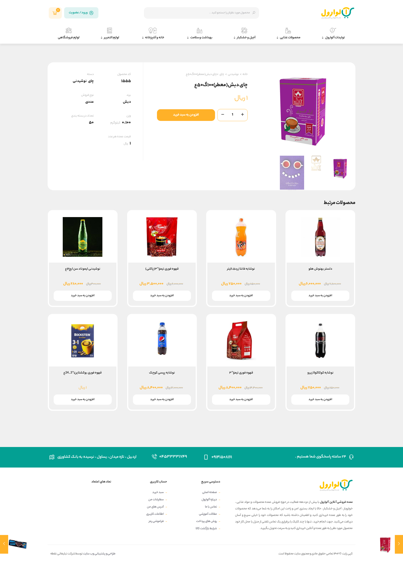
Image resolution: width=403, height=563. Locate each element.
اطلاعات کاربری (155, 514)
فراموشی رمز (156, 521)
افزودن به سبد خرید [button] (320, 295)
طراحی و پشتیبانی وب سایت (99, 553)
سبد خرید (158, 492)
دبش (127, 102)
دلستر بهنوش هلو (320, 269)
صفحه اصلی (209, 492)
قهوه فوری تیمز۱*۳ (241, 373)
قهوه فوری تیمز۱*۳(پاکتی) (162, 269)
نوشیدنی (233, 74)
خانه (245, 74)
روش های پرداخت (206, 521)
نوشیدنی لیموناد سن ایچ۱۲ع (82, 269)
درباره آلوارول (209, 499)
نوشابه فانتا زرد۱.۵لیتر (241, 269)
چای (221, 74)
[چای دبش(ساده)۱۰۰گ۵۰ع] (389, 544)
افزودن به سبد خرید (186, 115)
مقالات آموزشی (208, 514)
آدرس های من (155, 506)
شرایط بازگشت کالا (206, 528)
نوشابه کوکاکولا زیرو (320, 373)
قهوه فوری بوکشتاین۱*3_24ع (82, 373)
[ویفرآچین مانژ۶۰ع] (13, 544)
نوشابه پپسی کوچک (162, 373)
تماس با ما (211, 506)
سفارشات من (156, 499)
